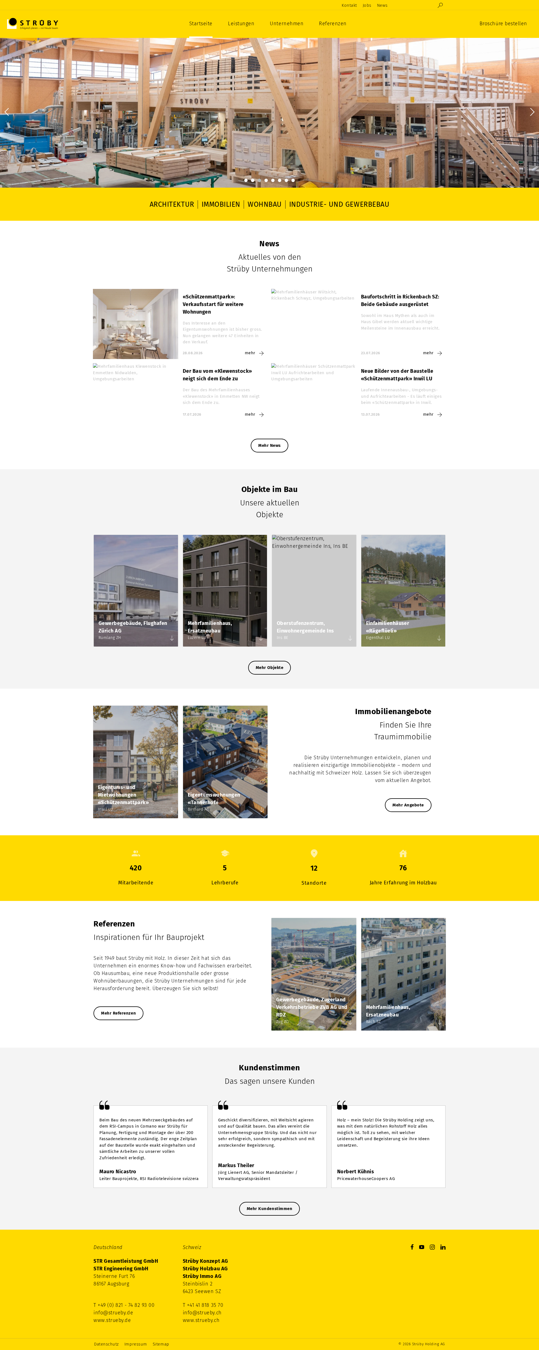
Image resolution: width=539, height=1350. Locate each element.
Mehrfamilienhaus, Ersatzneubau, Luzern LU (225, 591)
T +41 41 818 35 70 (203, 1305)
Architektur (172, 204)
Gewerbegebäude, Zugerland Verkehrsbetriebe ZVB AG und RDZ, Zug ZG (313, 974)
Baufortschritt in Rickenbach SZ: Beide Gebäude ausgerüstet (359, 324)
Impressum (135, 1344)
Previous (8, 112)
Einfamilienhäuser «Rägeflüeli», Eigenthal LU (403, 591)
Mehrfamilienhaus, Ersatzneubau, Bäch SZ (403, 974)
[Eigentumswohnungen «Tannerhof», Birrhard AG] (261, 811)
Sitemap (161, 1344)
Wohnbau (265, 204)
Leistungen (241, 23)
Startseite (201, 23)
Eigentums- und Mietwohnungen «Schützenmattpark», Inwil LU (135, 762)
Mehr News (269, 445)
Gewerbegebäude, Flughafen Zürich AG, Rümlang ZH (136, 591)
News (382, 5)
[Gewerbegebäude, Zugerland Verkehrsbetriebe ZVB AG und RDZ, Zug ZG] (350, 1023)
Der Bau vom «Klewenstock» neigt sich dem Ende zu (180, 391)
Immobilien (221, 204)
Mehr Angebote (408, 805)
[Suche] (440, 5)
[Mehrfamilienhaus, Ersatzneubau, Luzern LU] (261, 639)
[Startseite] (32, 23)
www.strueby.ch (201, 1320)
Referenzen (332, 23)
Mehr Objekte (269, 667)
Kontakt (349, 5)
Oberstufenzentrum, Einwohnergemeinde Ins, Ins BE (314, 591)
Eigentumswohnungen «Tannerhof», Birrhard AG (225, 762)
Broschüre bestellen (503, 23)
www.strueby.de (112, 1320)
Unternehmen (286, 23)
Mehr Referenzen (118, 1013)
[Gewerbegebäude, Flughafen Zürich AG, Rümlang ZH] (172, 639)
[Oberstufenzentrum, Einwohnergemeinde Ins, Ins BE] (350, 639)
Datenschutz (106, 1344)
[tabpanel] (269, 112)
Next (531, 112)
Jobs (367, 5)
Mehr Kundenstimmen (270, 1208)
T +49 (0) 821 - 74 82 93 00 (124, 1305)
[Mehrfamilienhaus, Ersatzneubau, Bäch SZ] (440, 1023)
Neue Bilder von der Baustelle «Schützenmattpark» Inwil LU (359, 391)
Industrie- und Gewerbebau (339, 204)
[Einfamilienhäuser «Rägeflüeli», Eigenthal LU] (439, 639)
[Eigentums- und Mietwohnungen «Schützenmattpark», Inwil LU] (172, 811)
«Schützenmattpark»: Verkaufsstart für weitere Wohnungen (180, 324)
